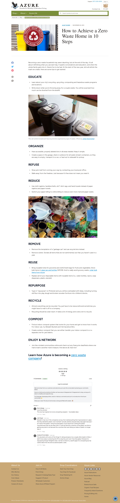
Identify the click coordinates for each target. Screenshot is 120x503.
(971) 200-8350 (97, 1)
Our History (15, 475)
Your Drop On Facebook (68, 472)
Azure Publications (90, 472)
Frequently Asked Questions (93, 490)
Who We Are (15, 472)
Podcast (87, 481)
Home (86, 496)
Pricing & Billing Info (90, 493)
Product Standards (17, 481)
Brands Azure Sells (90, 484)
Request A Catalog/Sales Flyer (45, 475)
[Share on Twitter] (12, 66)
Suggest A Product (42, 478)
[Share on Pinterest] (12, 70)
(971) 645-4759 (67, 500)
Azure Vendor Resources (92, 475)
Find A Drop (39, 472)
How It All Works (41, 469)
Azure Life (14, 17)
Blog (21, 17)
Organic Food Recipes (91, 487)
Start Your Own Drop (66, 469)
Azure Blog (87, 478)
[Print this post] (14, 77)
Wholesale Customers (43, 481)
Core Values (15, 478)
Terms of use (74, 500)
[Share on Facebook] (12, 63)
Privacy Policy (82, 500)
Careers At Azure (16, 484)
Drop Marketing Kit (66, 475)
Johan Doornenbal (88, 139)
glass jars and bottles (49, 270)
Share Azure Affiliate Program (45, 484)
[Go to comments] (14, 80)
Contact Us (96, 9)
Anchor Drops (64, 478)
